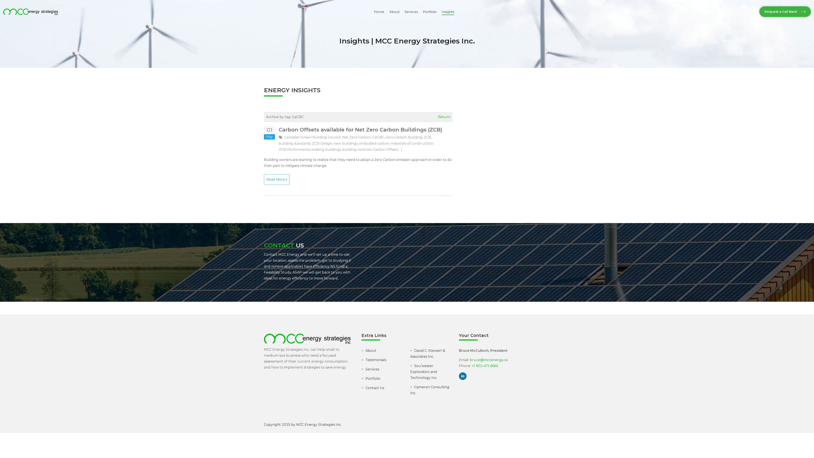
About (368, 351)
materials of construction (412, 143)
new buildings (346, 143)
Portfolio (370, 379)
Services (370, 369)
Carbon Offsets (385, 150)
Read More (276, 179)
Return (444, 117)
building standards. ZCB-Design (305, 143)
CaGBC (378, 137)
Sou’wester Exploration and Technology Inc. (423, 372)
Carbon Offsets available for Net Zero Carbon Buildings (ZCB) (360, 130)
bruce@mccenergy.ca (488, 360)
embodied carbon (374, 143)
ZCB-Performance (294, 150)
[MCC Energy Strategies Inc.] (30, 12)
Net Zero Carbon (356, 137)
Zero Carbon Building (404, 137)
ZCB (427, 137)
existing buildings (326, 150)
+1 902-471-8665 (485, 366)
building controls (356, 150)
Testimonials (373, 360)
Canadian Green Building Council (312, 137)
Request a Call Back (781, 12)
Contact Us (372, 388)
